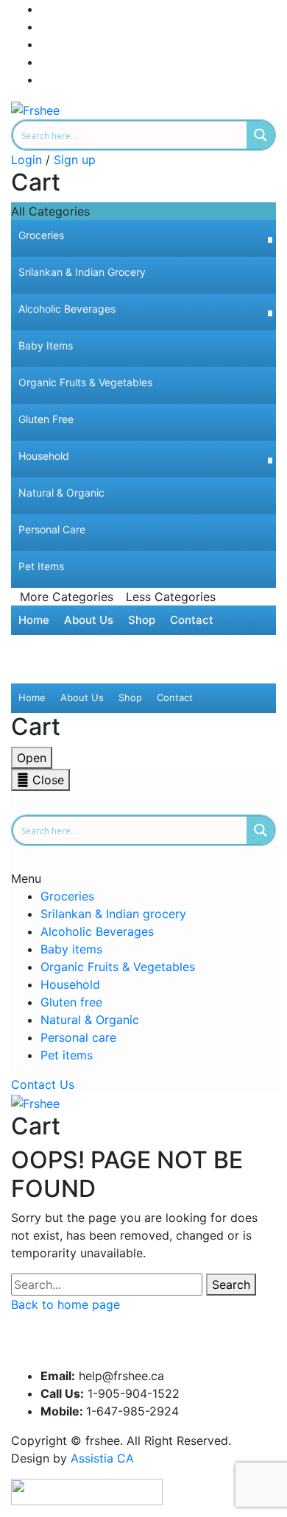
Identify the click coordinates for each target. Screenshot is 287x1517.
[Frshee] (35, 109)
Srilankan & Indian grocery (113, 913)
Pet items (66, 1055)
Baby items (71, 949)
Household (70, 984)
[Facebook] (44, 8)
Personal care (78, 1037)
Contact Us (42, 1084)
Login (26, 159)
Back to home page (65, 1304)
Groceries (67, 896)
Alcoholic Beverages (97, 931)
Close (46, 779)
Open (31, 757)
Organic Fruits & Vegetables (117, 966)
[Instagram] (44, 44)
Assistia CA (102, 1458)
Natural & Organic (89, 1019)
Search (231, 1284)
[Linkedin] (44, 61)
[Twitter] (44, 26)
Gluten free (71, 1002)
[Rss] (44, 79)
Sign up (75, 159)
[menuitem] (143, 238)
